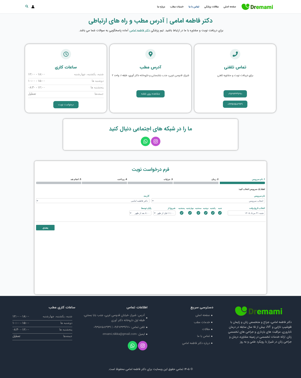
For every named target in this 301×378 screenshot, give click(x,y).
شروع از (171, 208)
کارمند (146, 195)
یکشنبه (213, 208)
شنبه (220, 208)
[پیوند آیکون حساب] (32, 6)
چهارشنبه (190, 208)
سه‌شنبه (198, 208)
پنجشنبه (181, 208)
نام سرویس (259, 195)
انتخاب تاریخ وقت (257, 208)
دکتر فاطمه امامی (139, 30)
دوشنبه (206, 208)
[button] (26, 7)
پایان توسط (146, 208)
